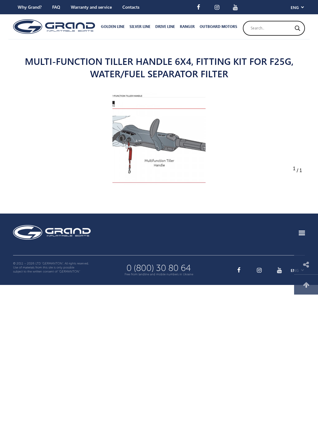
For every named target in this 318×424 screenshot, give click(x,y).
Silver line (139, 26)
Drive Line (165, 26)
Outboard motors (218, 26)
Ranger (187, 26)
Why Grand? (30, 7)
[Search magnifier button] (297, 28)
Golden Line (113, 26)
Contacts (130, 7)
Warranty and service (91, 7)
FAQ (56, 7)
